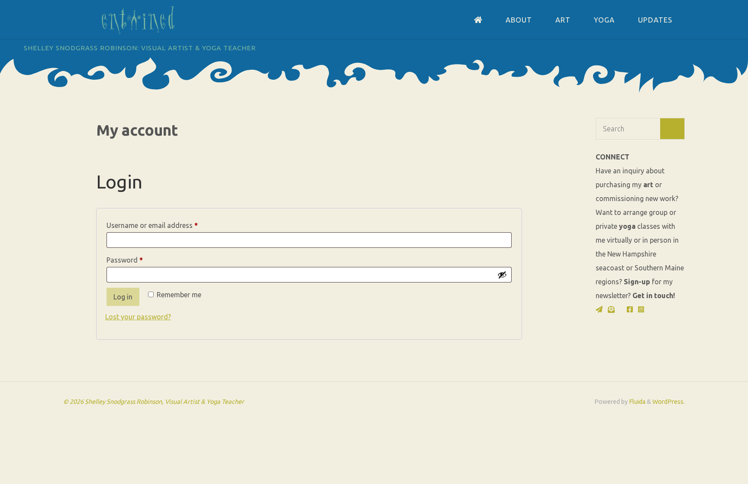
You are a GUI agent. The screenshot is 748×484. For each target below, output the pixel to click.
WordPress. (668, 401)
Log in (122, 297)
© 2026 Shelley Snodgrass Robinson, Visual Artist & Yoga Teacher (153, 401)
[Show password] (502, 274)
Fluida (636, 401)
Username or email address (166, 225)
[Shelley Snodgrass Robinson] (138, 19)
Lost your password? (138, 317)
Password (138, 260)
